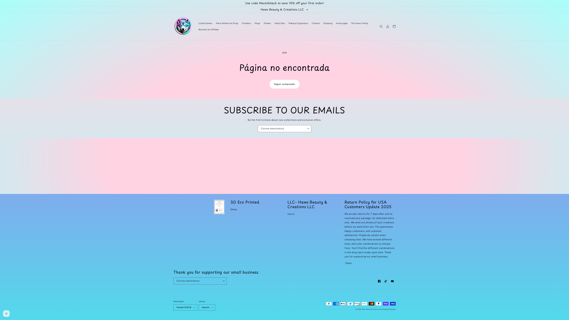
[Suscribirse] (308, 128)
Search (291, 214)
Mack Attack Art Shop (370, 309)
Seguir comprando (284, 84)
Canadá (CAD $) (183, 307)
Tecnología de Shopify (387, 309)
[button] (381, 26)
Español (205, 307)
